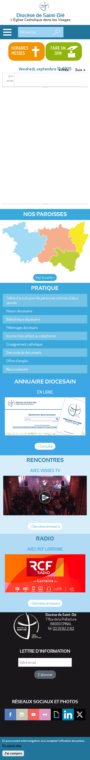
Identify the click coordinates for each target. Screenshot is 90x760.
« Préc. (64, 69)
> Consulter (45, 446)
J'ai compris (13, 753)
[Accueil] (45, 6)
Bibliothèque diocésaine (23, 319)
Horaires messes (20, 50)
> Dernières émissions (45, 526)
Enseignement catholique (24, 344)
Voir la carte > (45, 277)
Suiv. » (80, 69)
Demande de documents (23, 352)
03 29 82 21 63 (63, 628)
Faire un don (58, 50)
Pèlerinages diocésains (22, 327)
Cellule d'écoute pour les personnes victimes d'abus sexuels (42, 300)
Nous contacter (17, 369)
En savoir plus (11, 745)
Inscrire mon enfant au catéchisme (31, 336)
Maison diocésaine (19, 311)
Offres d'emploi (17, 361)
